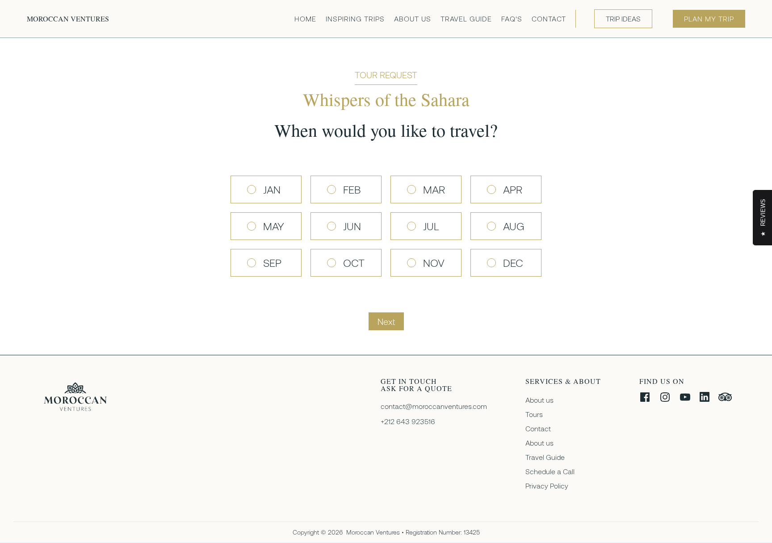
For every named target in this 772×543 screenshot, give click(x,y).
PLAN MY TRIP (709, 18)
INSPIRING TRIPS (355, 18)
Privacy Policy (546, 485)
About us (539, 400)
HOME (305, 18)
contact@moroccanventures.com (434, 406)
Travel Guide (545, 457)
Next (386, 321)
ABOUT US (412, 18)
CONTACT (549, 18)
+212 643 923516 (408, 421)
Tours (534, 414)
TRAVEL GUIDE (466, 18)
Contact (538, 428)
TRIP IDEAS (623, 18)
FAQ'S (511, 18)
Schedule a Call (550, 471)
